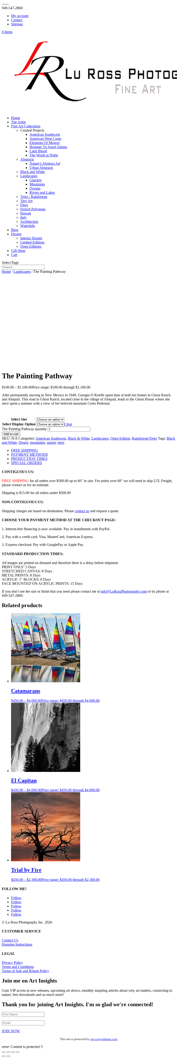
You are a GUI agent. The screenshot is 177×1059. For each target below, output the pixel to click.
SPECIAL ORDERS (26, 463)
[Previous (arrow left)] (4, 1056)
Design (16, 234)
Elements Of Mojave (45, 143)
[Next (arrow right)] (8, 1056)
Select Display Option (18, 424)
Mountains (37, 184)
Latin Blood (38, 151)
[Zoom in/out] (4, 1052)
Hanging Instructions (17, 944)
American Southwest (45, 134)
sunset (51, 442)
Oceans (35, 188)
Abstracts (27, 159)
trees (61, 442)
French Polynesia (32, 209)
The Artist (18, 122)
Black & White (79, 438)
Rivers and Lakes (42, 192)
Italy (23, 217)
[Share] (13, 1052)
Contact (16, 20)
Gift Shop (18, 251)
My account (19, 16)
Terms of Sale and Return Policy (25, 971)
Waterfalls (27, 226)
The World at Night (44, 155)
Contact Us (10, 940)
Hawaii (25, 213)
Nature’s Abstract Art (45, 163)
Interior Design (31, 238)
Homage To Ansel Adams (48, 147)
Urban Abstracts (41, 168)
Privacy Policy (12, 963)
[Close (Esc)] (17, 1052)
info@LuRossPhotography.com (124, 591)
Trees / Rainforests (33, 197)
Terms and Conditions (18, 967)
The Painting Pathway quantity (24, 429)
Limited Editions (32, 242)
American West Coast (45, 139)
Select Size (19, 419)
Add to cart (11, 434)
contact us (82, 511)
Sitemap (17, 24)
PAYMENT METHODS (29, 454)
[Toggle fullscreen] (8, 1052)
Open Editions (30, 246)
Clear (68, 424)
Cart (14, 255)
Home (15, 118)
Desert (23, 442)
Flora (24, 205)
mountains (37, 442)
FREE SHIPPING (24, 450)
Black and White (32, 172)
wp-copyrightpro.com (103, 1039)
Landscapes (28, 176)
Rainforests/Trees (144, 438)
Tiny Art (26, 201)
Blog (14, 230)
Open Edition (120, 438)
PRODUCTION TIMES (29, 459)
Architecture (29, 222)
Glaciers (35, 180)
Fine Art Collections (25, 126)
